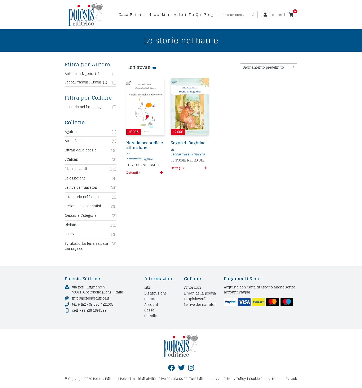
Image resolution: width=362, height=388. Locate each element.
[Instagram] (191, 368)
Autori (180, 15)
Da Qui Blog (201, 15)
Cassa (149, 310)
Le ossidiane (75, 178)
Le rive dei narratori (81, 187)
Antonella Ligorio (139, 159)
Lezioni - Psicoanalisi (83, 206)
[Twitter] (181, 368)
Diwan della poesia (81, 150)
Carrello (150, 316)
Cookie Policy (259, 379)
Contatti (151, 299)
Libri (166, 15)
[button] (161, 172)
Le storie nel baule (83, 197)
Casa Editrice (132, 15)
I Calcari (71, 159)
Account (151, 304)
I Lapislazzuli (76, 169)
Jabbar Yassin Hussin (188, 154)
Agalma (71, 131)
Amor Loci (73, 141)
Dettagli (132, 172)
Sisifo (69, 234)
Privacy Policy (235, 379)
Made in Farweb (284, 379)
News (154, 15)
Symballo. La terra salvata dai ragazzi (86, 246)
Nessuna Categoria (81, 215)
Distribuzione (155, 293)
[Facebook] (171, 368)
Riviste (70, 225)
